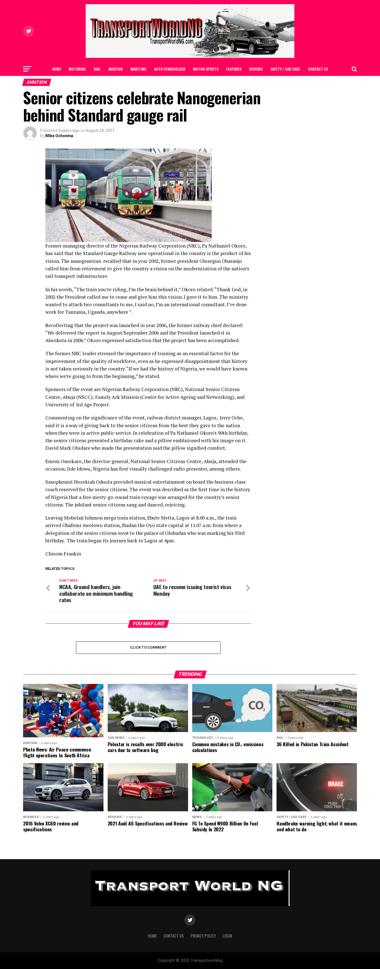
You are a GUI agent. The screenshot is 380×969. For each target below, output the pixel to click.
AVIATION (115, 69)
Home (152, 936)
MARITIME (138, 69)
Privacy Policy (203, 936)
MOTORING (77, 69)
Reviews (256, 69)
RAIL (97, 69)
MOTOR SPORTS (205, 69)
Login (227, 936)
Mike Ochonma (59, 136)
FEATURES (233, 69)
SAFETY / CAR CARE (285, 69)
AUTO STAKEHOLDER (169, 69)
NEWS (56, 69)
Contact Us (318, 69)
